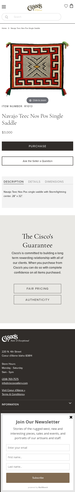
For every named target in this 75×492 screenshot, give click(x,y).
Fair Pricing (38, 288)
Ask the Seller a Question (37, 161)
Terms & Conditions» (13, 394)
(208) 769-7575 (10, 379)
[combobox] (36, 16)
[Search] (6, 16)
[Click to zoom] (37, 68)
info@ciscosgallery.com (15, 383)
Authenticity (37, 300)
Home (4, 28)
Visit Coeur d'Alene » (13, 390)
